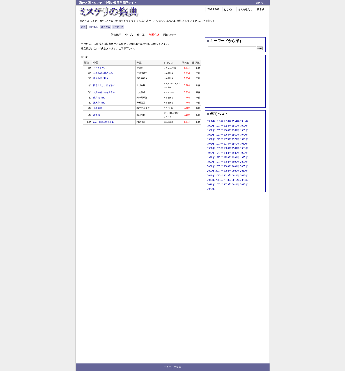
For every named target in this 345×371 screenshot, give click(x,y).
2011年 (211, 175)
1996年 (211, 162)
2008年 (227, 171)
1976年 (211, 143)
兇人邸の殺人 (99, 102)
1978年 (227, 143)
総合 (83, 27)
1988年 (227, 153)
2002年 (219, 166)
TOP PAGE (214, 9)
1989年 (236, 153)
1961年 (211, 130)
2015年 (244, 175)
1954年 (236, 121)
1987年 (219, 153)
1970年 (244, 134)
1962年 (219, 130)
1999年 (236, 162)
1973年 (227, 139)
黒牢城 (96, 115)
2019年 (236, 180)
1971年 (211, 139)
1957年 (219, 126)
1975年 (244, 139)
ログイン (260, 3)
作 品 (129, 34)
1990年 (244, 153)
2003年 (227, 166)
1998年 (227, 162)
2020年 (244, 180)
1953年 (227, 121)
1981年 (211, 148)
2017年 (219, 180)
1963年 (227, 130)
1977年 (219, 143)
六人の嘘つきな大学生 (104, 92)
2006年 (211, 171)
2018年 (227, 180)
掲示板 (260, 9)
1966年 (211, 134)
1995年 (244, 157)
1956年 (211, 126)
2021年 (211, 184)
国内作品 (93, 27)
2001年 (211, 166)
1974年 (236, 139)
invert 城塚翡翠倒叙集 (103, 122)
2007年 (219, 171)
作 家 (141, 34)
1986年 (211, 153)
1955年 (244, 121)
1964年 (236, 130)
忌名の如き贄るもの (103, 73)
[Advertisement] (235, 80)
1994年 (236, 157)
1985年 (244, 148)
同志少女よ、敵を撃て (104, 85)
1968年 (227, 134)
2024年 (236, 184)
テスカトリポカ (100, 68)
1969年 (236, 134)
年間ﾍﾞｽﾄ (154, 34)
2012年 (219, 175)
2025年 (244, 184)
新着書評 (116, 34)
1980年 (244, 143)
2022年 (219, 184)
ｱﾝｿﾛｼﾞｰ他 (118, 27)
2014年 (236, 175)
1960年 (244, 126)
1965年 (244, 130)
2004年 (236, 166)
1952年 (219, 121)
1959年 (236, 126)
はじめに (229, 9)
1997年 (219, 162)
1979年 (236, 143)
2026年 (211, 189)
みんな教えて (245, 9)
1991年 (211, 157)
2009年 (236, 171)
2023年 (227, 184)
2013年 (227, 175)
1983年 (227, 148)
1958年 (227, 126)
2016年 (211, 180)
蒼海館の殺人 (99, 97)
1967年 (219, 134)
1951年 (211, 121)
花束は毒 (97, 108)
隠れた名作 (169, 34)
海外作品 (105, 27)
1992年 (219, 157)
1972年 (219, 139)
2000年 (244, 162)
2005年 (244, 166)
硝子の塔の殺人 (100, 78)
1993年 (227, 157)
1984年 (236, 148)
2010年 (244, 171)
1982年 (219, 148)
